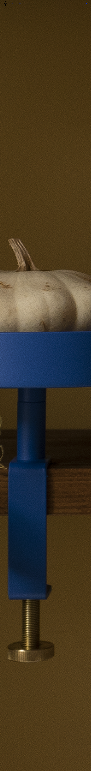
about (20, 3)
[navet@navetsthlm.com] (86, 3)
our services (14, 3)
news (9, 3)
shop (24, 3)
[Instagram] (83, 3)
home (28, 3)
